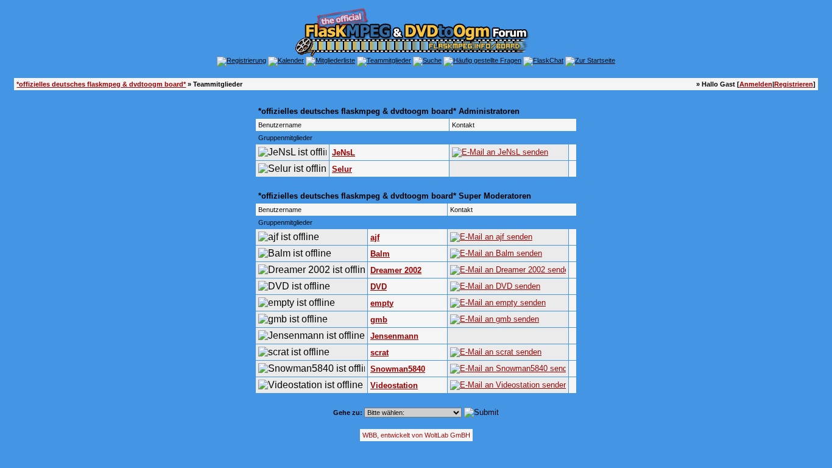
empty (381, 303)
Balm (380, 253)
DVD (378, 286)
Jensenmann (394, 336)
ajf (374, 237)
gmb (378, 319)
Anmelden (755, 84)
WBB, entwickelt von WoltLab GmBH (416, 435)
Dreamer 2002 (395, 270)
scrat (379, 352)
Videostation (394, 385)
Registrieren (793, 84)
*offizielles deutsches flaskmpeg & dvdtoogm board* (101, 84)
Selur (342, 169)
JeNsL (343, 152)
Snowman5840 (397, 369)
